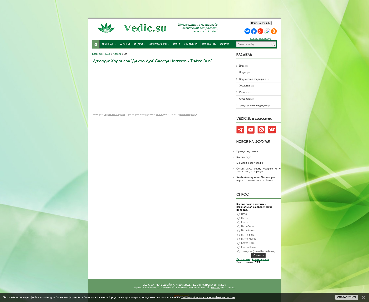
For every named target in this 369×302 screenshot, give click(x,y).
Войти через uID (260, 23)
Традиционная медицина (253, 105)
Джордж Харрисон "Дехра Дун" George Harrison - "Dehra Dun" (152, 61)
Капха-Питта (248, 247)
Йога (241, 66)
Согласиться (346, 297)
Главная (97, 53)
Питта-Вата (247, 234)
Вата (244, 213)
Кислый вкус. (244, 157)
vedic (158, 114)
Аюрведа (244, 98)
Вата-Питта (247, 226)
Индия (242, 72)
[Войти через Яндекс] (260, 31)
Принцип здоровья (247, 151)
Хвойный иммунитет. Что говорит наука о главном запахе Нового (255, 179)
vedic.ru (215, 287)
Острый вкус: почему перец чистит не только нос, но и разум (258, 170)
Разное (243, 92)
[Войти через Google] (267, 31)
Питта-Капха (248, 238)
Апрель (117, 53)
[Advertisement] (184, 8)
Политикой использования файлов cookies (208, 297)
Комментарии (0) (188, 114)
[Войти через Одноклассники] (274, 31)
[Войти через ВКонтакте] (247, 31)
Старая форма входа (260, 38)
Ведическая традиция (114, 114)
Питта (244, 218)
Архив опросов (260, 259)
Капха (244, 222)
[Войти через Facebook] (254, 31)
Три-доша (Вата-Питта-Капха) (258, 251)
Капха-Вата (247, 243)
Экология (244, 85)
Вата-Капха (247, 230)
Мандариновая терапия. (250, 162)
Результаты (243, 259)
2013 (107, 53)
